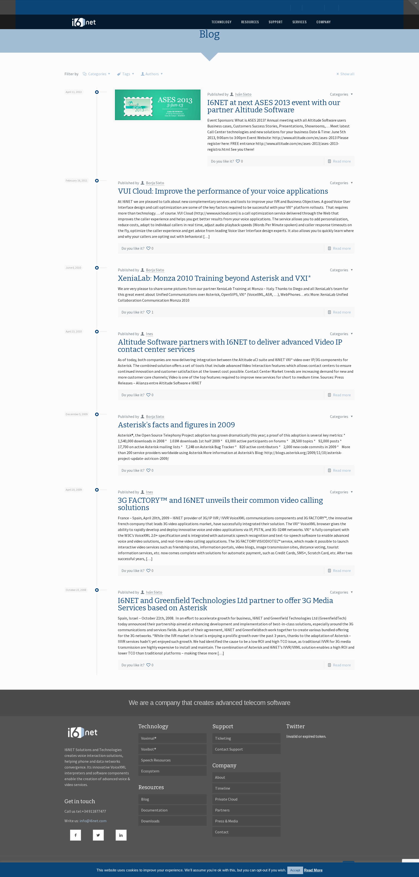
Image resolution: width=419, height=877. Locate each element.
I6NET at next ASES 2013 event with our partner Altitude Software (273, 106)
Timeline (222, 788)
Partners (222, 810)
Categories (97, 73)
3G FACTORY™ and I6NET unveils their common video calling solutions (220, 504)
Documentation (154, 810)
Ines (149, 333)
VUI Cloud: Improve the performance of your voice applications (223, 191)
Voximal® (148, 738)
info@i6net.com (93, 820)
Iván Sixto (243, 94)
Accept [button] (295, 870)
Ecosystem (150, 771)
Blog (297, 7)
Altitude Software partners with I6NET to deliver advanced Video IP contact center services (230, 346)
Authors (152, 73)
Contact (348, 7)
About (332, 7)
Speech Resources (156, 760)
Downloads (314, 7)
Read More (313, 870)
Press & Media (226, 821)
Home (284, 7)
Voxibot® (148, 749)
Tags (126, 73)
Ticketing (223, 738)
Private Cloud (226, 799)
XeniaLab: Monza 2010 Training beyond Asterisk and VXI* (214, 278)
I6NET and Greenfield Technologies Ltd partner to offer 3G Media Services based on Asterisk (225, 604)
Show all (347, 73)
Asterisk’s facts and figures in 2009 (176, 425)
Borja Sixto (155, 182)
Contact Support (229, 749)
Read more (342, 161)
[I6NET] (83, 22)
